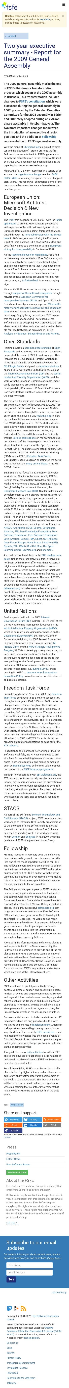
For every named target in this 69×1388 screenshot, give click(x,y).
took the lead (44, 415)
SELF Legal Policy (14, 366)
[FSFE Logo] (9, 6)
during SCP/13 (40, 668)
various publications (24, 437)
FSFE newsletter (45, 1032)
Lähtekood (12, 1373)
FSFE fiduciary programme (38, 769)
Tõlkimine (11, 1383)
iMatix (22, 546)
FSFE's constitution (32, 101)
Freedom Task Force (38, 456)
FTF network (11, 745)
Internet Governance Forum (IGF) (26, 373)
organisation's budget (30, 174)
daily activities (35, 1052)
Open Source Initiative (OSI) (42, 542)
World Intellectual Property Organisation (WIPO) (30, 628)
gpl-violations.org (46, 774)
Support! (14, 1131)
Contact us (12, 1343)
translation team (40, 1024)
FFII (17, 531)
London (16, 836)
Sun (39, 546)
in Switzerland (30, 280)
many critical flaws (36, 463)
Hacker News (53, 1120)
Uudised (11, 36)
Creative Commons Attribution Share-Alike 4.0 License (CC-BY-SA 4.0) (34, 1331)
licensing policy (31, 1337)
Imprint (10, 1353)
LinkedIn (33, 1125)
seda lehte (45, 19)
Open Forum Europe (15, 542)
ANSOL (8, 527)
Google (25, 538)
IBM (32, 538)
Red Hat (31, 546)
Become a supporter (17, 1172)
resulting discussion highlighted (29, 254)
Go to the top (59, 1292)
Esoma (38, 527)
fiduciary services (49, 366)
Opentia (8, 546)
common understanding (37, 347)
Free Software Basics (18, 1164)
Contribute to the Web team (21, 1378)
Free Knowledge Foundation (35, 531)
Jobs (9, 1348)
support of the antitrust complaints (32, 293)
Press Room (13, 1153)
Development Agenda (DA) (18, 635)
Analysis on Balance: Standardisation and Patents (31, 333)
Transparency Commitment (21, 1363)
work (11, 219)
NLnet (38, 538)
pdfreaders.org (12, 588)
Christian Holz (32, 147)
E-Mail (53, 1125)
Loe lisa (10, 1222)
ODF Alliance (50, 538)
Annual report (17, 1105)
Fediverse (14, 1120)
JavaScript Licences (17, 1368)
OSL (16, 546)
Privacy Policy (14, 1358)
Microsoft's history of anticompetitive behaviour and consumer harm (32, 308)
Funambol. (47, 549)
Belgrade (30, 836)
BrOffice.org (29, 549)
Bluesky (33, 1120)
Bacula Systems (22, 765)
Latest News (13, 1159)
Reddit (14, 1125)
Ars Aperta (19, 527)
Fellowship (49, 137)
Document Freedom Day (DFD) (21, 491)
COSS (29, 527)
